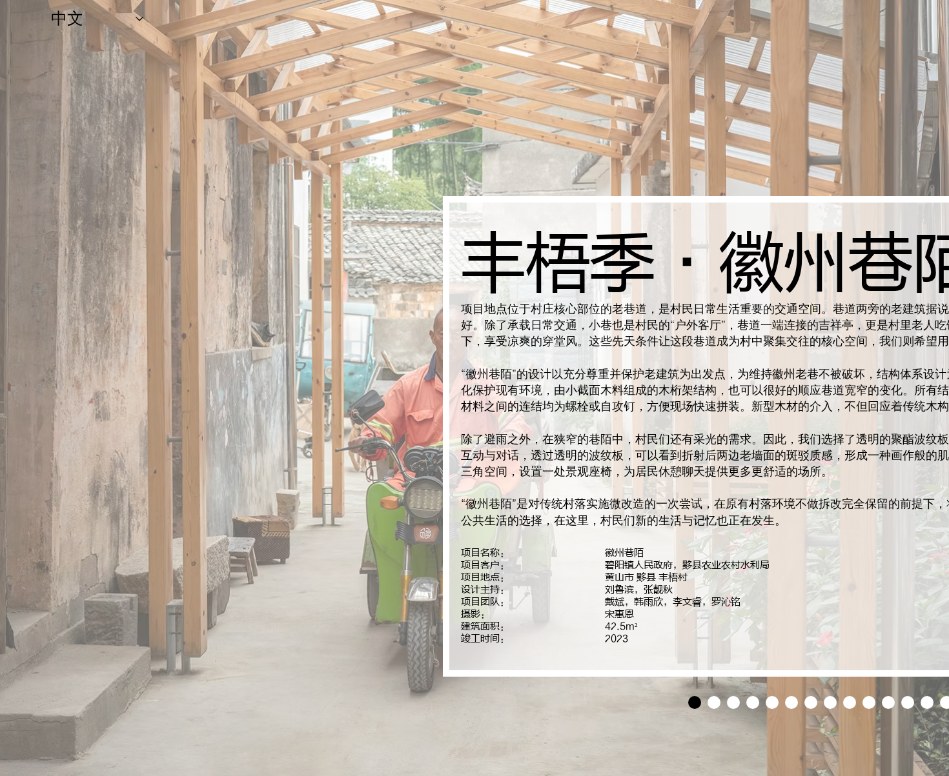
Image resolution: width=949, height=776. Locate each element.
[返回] (473, 436)
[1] (714, 702)
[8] (849, 702)
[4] (772, 702)
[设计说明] (694, 702)
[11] (907, 702)
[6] (810, 702)
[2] (733, 702)
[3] (752, 702)
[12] (927, 702)
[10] (888, 702)
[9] (868, 702)
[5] (791, 702)
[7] (830, 702)
